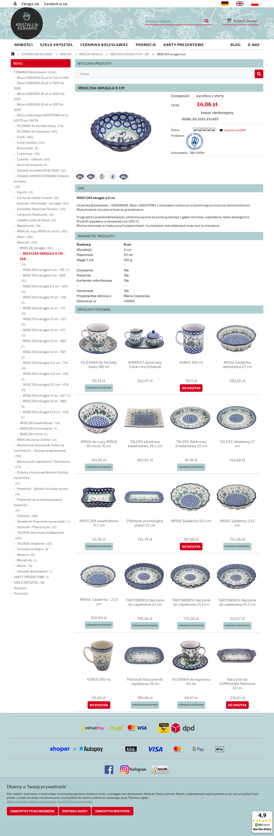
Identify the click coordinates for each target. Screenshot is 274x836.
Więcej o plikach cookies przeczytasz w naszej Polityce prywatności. (50, 801)
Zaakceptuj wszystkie (112, 811)
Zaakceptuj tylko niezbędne (32, 811)
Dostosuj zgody (75, 811)
